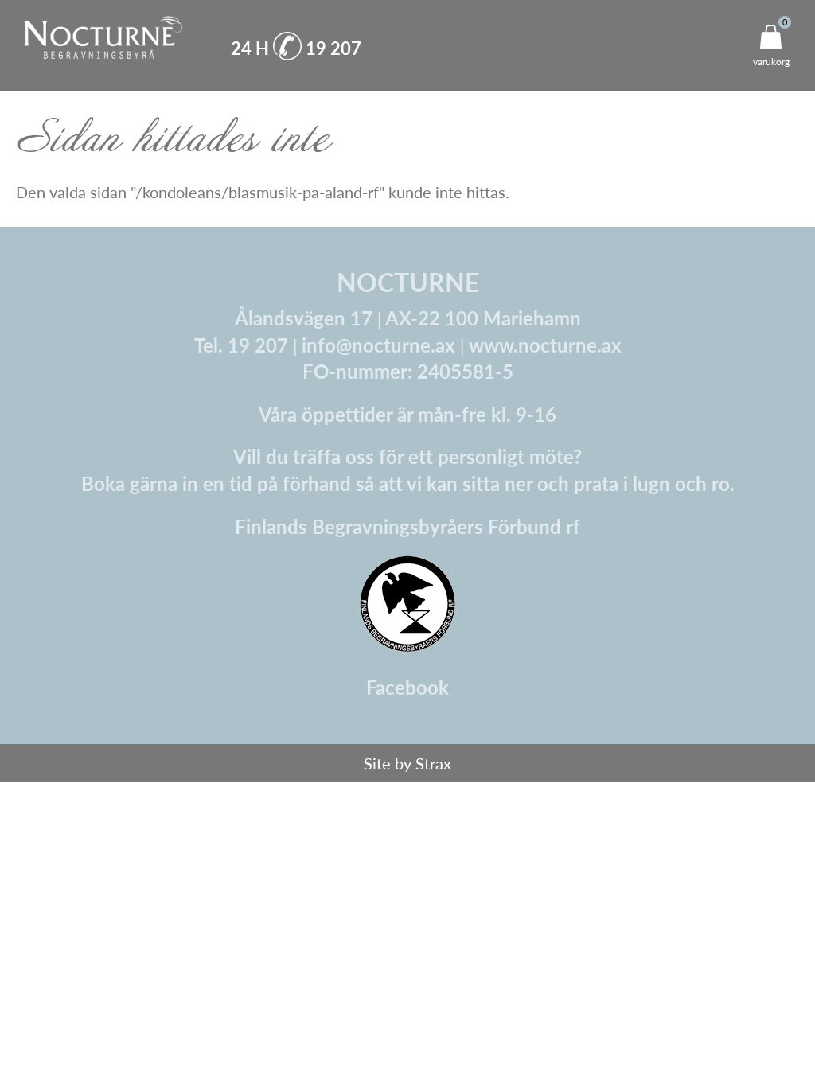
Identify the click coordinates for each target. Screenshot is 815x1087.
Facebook (407, 686)
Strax (433, 763)
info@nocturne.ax (378, 344)
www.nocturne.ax (545, 344)
